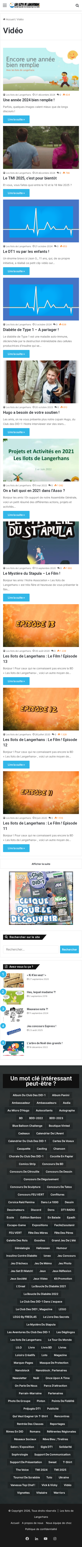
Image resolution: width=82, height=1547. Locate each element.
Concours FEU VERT (31, 1194)
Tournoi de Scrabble (26, 1477)
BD (21, 1118)
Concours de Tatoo (59, 1186)
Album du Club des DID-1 (29, 1095)
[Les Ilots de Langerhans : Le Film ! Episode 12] (41, 709)
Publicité (53, 1408)
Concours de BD (52, 1164)
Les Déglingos (65, 1332)
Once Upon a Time (58, 1378)
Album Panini (60, 1095)
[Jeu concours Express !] (13, 1031)
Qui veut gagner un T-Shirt (30, 1416)
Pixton (41, 1401)
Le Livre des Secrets (56, 1316)
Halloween (43, 1248)
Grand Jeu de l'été (64, 1240)
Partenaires (55, 1393)
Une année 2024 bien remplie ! (29, 100)
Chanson (59, 1148)
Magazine (60, 1355)
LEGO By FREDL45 (25, 1316)
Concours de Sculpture (25, 1186)
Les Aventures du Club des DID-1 (28, 1332)
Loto (44, 1355)
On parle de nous (26, 1385)
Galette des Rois (17, 1240)
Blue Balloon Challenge (27, 1125)
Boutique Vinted (59, 1125)
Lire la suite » (16, 119)
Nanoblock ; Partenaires (51, 1370)
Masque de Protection (54, 1362)
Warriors (59, 1492)
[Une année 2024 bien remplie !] (41, 69)
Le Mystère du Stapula (41, 1324)
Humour (61, 1248)
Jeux (42, 1271)
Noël (36, 1378)
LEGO (62, 1309)
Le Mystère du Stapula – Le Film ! (31, 573)
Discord (36, 1209)
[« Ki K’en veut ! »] (13, 980)
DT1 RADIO (68, 1209)
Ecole (10, 1217)
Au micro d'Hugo (18, 1110)
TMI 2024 (41, 1469)
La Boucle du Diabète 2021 (49, 1286)
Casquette (23, 1148)
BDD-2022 (36, 1118)
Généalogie (22, 1248)
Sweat (52, 1462)
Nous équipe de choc (59, 1522)
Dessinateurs (15, 1209)
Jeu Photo (65, 1263)
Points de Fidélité (63, 1401)
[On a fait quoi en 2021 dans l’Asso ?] (41, 460)
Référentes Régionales (61, 1431)
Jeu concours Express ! (41, 1026)
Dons (51, 1209)
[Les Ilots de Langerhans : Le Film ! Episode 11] (41, 792)
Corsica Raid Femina (21, 1202)
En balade (54, 1217)
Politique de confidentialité (41, 1529)
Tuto (49, 1477)
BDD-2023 (56, 1118)
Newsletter (20, 1378)
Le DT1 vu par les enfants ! (26, 251)
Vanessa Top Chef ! (22, 1485)
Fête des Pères (63, 1232)
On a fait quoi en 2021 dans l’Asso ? (34, 490)
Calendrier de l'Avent (50, 1133)
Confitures (57, 1194)
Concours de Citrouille (24, 1171)
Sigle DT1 (47, 1446)
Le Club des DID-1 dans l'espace (41, 1301)
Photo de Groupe (19, 1401)
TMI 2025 (60, 1469)
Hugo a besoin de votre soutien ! (31, 412)
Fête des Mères (38, 1232)
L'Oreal (20, 1286)
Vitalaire (41, 1492)
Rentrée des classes (30, 1423)
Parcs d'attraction (55, 1385)
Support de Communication (52, 1454)
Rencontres (61, 1416)
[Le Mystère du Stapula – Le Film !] (41, 542)
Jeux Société (18, 1278)
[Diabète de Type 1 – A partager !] (41, 299)
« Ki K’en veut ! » (36, 975)
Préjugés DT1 (32, 1408)
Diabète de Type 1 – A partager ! (31, 329)
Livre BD (46, 1347)
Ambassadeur (21, 1102)
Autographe (67, 1110)
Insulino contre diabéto (21, 1255)
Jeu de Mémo (43, 1263)
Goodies (39, 1240)
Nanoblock (22, 1370)
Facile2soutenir (64, 1225)
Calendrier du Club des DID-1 (27, 1141)
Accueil (10, 19)
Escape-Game (16, 1225)
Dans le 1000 (49, 1202)
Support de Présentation (26, 1462)
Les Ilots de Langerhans (18, 94)
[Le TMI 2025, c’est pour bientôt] (41, 147)
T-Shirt (67, 1462)
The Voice (22, 1469)
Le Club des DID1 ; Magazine (34, 1309)
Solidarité (65, 1446)
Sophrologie (20, 1454)
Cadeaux (24, 1133)
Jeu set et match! (22, 1271)
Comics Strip (27, 1164)
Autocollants (44, 1110)
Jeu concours (66, 1255)
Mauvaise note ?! (37, 1009)
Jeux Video (40, 1278)
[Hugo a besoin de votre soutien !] (41, 381)
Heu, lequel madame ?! (41, 992)
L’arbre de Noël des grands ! (45, 1043)
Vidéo (68, 1485)
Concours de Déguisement (41, 1179)
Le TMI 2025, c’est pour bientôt (30, 178)
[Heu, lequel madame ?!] (13, 997)
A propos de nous (32, 1522)
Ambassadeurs (46, 1102)
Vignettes (23, 1492)
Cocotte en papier (61, 1156)
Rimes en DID (14, 1431)
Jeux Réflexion (61, 1271)
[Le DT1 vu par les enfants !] (41, 221)
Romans (35, 1431)
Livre (31, 1347)
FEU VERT (15, 1232)
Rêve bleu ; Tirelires (55, 1439)
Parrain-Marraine (30, 1393)
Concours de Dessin (59, 1171)
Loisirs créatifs (25, 1355)
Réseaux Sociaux (25, 1439)
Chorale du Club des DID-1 (26, 1156)
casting (42, 1148)
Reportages (57, 1423)
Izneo (47, 1255)
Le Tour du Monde (60, 1339)
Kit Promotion (63, 1278)
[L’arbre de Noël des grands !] (13, 1048)
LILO (19, 1347)
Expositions (40, 1225)
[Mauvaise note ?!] (13, 1014)
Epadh (71, 1217)
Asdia (66, 1102)
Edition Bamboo (30, 1217)
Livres (62, 1347)
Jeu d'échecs (19, 1263)
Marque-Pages (23, 1362)
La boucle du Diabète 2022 (41, 1293)
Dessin (69, 1202)
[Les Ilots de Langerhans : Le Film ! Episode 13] (41, 625)
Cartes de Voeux (63, 1141)
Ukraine (64, 1477)
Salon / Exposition (22, 1446)
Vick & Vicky (49, 1485)
